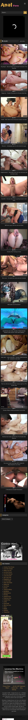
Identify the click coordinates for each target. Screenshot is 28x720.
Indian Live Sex (7, 570)
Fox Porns (6, 586)
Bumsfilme (6, 591)
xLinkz (5, 601)
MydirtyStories (7, 593)
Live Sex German (8, 574)
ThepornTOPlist (8, 589)
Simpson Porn (7, 596)
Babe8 (5, 608)
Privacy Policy (6, 686)
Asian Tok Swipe (8, 582)
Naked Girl (6, 584)
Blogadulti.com (7, 579)
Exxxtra (5, 587)
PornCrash (6, 603)
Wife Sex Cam (7, 605)
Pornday (6, 594)
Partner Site (15, 688)
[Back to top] (23, 715)
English (5, 719)
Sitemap (14, 689)
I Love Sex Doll (7, 575)
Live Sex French (8, 572)
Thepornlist (6, 612)
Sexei (5, 607)
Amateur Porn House (9, 567)
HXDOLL (6, 610)
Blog (21, 688)
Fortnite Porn (7, 600)
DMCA (7, 688)
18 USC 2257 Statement (19, 686)
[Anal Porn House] (11, 5)
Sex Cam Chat (7, 577)
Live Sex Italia (7, 581)
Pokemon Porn (7, 598)
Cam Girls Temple (8, 568)
